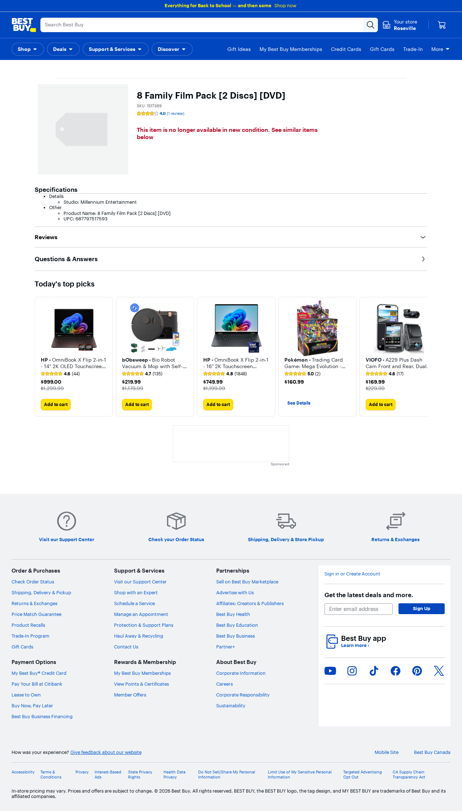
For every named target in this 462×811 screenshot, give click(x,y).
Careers (224, 684)
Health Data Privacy (175, 774)
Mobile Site (386, 752)
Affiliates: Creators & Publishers (250, 603)
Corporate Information (241, 673)
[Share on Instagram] (352, 671)
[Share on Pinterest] (417, 671)
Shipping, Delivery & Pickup (41, 592)
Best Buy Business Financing (42, 716)
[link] (60, 374)
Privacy (82, 772)
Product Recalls (28, 625)
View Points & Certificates (141, 684)
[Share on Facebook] (395, 671)
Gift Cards (22, 647)
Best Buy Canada (432, 752)
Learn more (355, 645)
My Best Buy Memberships (142, 673)
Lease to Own (26, 695)
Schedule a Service (134, 603)
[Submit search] (370, 25)
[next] (421, 357)
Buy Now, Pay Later (32, 705)
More (437, 49)
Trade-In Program (30, 636)
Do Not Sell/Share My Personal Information (226, 774)
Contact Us (126, 647)
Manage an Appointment (141, 614)
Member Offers (130, 695)
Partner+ (225, 647)
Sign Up (421, 608)
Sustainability (230, 705)
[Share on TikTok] (374, 671)
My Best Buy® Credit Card (39, 673)
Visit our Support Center (140, 581)
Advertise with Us (235, 592)
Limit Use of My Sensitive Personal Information (300, 774)
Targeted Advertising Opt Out (362, 774)
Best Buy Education (237, 625)
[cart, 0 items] (441, 25)
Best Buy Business (235, 636)
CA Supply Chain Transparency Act (409, 774)
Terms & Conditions (50, 774)
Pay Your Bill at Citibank (37, 684)
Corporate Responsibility (243, 695)
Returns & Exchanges (34, 603)
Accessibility (23, 772)
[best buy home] (24, 25)
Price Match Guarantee (36, 614)
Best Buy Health (233, 614)
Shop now (285, 5)
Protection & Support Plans (143, 625)
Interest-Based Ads (108, 774)
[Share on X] (439, 671)
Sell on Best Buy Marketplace (247, 581)
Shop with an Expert (136, 592)
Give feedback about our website (105, 752)
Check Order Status (33, 581)
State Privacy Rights (140, 774)
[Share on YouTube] (330, 671)
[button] (28, 49)
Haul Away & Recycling (138, 636)
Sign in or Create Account (352, 574)
